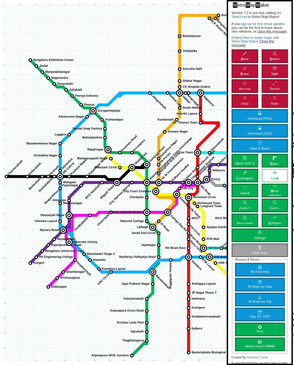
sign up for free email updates (263, 24)
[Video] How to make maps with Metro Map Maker (255, 39)
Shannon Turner (257, 357)
